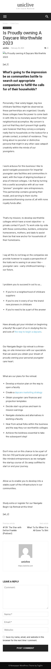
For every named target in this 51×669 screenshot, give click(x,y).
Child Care (14, 23)
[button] (47, 16)
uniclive (6, 48)
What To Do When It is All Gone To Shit (37, 529)
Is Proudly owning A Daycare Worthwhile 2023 (22, 38)
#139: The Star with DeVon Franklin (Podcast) (12, 530)
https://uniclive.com (25, 566)
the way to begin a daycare (28, 331)
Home (5, 23)
